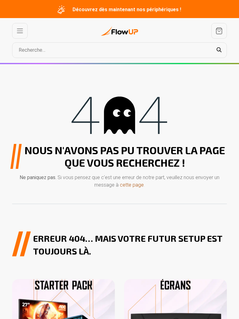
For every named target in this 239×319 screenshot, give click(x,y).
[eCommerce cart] (219, 30)
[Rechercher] (219, 50)
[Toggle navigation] (20, 31)
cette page (132, 185)
